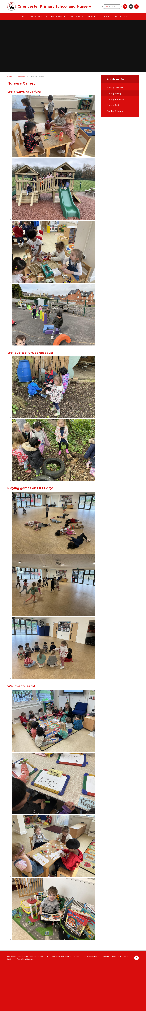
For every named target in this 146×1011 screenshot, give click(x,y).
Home (9, 76)
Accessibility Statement (25, 959)
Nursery (21, 76)
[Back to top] (136, 958)
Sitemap (106, 956)
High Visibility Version (91, 956)
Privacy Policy (117, 956)
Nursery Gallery (37, 76)
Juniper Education (72, 956)
